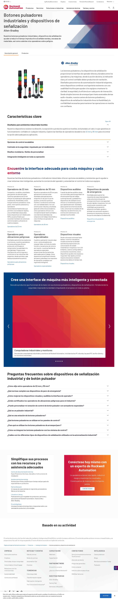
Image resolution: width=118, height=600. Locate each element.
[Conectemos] (116, 568)
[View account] (113, 7)
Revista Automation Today (102, 561)
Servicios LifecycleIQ (56, 586)
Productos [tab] (25, 53)
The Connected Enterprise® (36, 584)
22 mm (88, 132)
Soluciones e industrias (55, 8)
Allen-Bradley (53, 579)
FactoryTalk (53, 583)
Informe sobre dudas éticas (80, 570)
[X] (14, 591)
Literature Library (16, 494)
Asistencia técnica (73, 8)
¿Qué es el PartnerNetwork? (58, 570)
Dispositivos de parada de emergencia (95, 220)
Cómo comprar (76, 567)
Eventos (29, 565)
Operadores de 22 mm (14, 226)
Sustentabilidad (9, 574)
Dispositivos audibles (67, 218)
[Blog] (22, 591)
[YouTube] (18, 591)
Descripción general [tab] (11, 53)
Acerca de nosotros (10, 554)
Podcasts (97, 565)
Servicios (39, 8)
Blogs (96, 558)
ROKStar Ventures (77, 574)
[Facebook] (10, 591)
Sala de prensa (31, 554)
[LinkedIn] (6, 591)
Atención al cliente (78, 560)
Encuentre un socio (55, 567)
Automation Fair (32, 561)
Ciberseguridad (32, 574)
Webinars (52, 554)
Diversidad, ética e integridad (13, 561)
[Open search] (109, 7)
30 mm (95, 132)
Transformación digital (34, 577)
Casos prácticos (99, 554)
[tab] (55, 361)
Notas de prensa (32, 558)
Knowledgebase (16, 504)
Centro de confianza (10, 577)
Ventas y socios (88, 8)
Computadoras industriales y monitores (25, 296)
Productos (29, 8)
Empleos (7, 558)
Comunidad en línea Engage (13, 565)
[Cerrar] (114, 596)
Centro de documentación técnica (22, 472)
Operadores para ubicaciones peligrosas (16, 263)
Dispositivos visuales (67, 263)
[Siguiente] (109, 326)
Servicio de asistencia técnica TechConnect (81, 555)
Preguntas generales (78, 563)
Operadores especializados (42, 266)
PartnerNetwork (16, 487)
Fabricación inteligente (34, 581)
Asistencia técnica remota (19, 479)
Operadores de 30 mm (41, 224)
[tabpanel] (59, 252)
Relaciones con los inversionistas (10, 569)
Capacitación (53, 558)
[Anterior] (8, 326)
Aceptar (105, 595)
